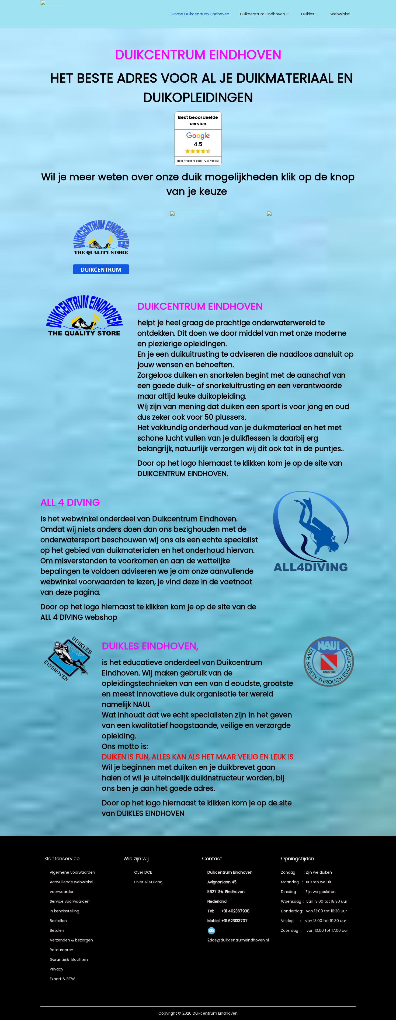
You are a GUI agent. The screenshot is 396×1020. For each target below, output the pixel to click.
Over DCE (143, 872)
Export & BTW (62, 979)
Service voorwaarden (69, 901)
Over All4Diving (148, 882)
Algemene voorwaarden (72, 872)
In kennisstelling (64, 911)
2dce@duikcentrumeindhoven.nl (238, 940)
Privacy (56, 969)
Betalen (57, 930)
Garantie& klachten (69, 959)
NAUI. (142, 704)
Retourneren (61, 949)
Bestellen (58, 920)
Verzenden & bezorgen (71, 940)
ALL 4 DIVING (61, 617)
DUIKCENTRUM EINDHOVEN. (182, 474)
